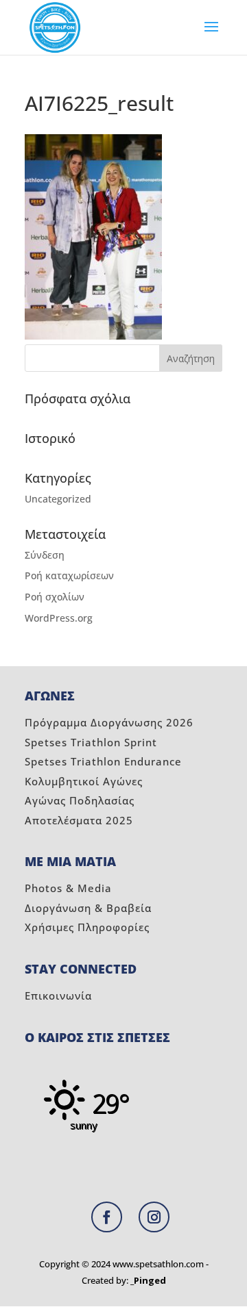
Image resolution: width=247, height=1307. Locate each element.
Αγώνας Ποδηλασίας (79, 800)
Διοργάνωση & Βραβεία (88, 908)
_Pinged (148, 1280)
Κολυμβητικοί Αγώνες (84, 781)
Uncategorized (58, 498)
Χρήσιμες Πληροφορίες (87, 927)
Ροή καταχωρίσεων (69, 575)
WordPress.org (59, 617)
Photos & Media (68, 888)
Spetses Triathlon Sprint (91, 742)
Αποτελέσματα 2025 (79, 820)
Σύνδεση (44, 554)
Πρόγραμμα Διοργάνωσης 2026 (109, 722)
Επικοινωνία (58, 995)
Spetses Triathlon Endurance (103, 761)
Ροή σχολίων (54, 596)
